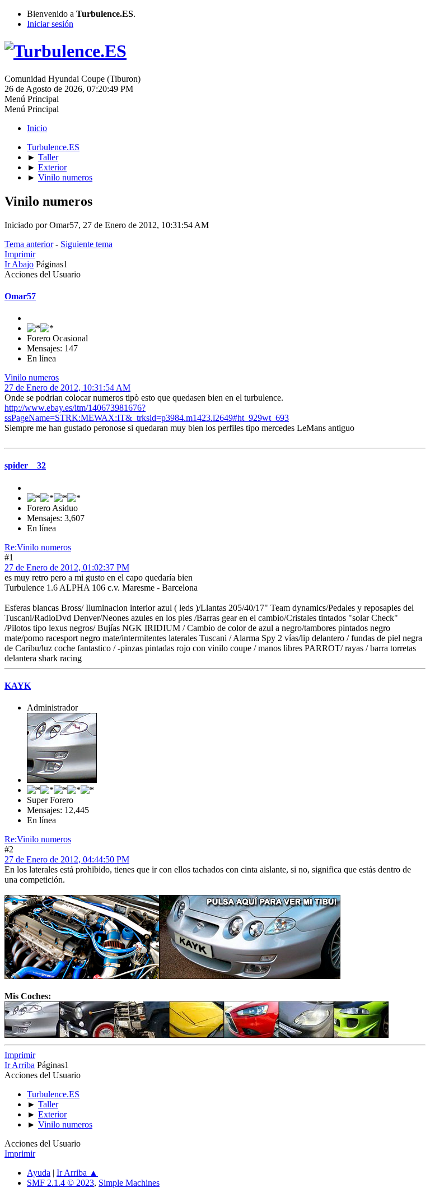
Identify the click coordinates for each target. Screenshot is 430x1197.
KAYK (17, 685)
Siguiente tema (86, 244)
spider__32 (25, 465)
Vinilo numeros (31, 377)
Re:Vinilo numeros (37, 547)
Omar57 (20, 296)
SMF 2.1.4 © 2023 (60, 1182)
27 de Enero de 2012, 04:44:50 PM (66, 859)
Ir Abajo (19, 264)
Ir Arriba (19, 1065)
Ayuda (38, 1172)
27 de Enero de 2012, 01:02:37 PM (66, 567)
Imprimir (19, 254)
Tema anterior (28, 244)
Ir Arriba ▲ (77, 1172)
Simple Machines (129, 1182)
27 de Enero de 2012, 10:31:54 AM (67, 387)
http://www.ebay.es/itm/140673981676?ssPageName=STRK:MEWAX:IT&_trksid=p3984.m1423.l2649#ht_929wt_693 (146, 413)
